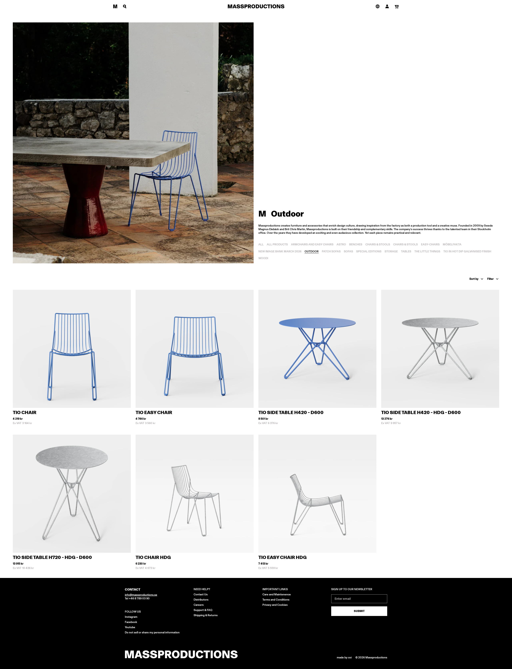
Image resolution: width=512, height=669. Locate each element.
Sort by (473, 279)
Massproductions (376, 657)
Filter (490, 279)
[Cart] (397, 6)
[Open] (115, 6)
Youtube (130, 627)
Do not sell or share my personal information (152, 632)
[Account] (387, 6)
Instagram (131, 617)
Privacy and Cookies (275, 605)
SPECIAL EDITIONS (368, 251)
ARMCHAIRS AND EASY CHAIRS (312, 244)
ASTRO (341, 244)
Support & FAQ (203, 610)
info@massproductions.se (141, 595)
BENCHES (355, 244)
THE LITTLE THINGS (427, 251)
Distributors (201, 599)
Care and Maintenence (276, 594)
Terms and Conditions (275, 599)
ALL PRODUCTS (277, 244)
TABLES (406, 251)
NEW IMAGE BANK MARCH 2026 (279, 251)
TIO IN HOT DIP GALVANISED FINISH (467, 251)
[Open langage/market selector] (377, 6)
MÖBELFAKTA (452, 244)
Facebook (131, 622)
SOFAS (348, 251)
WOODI (263, 258)
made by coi (344, 657)
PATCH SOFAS (331, 251)
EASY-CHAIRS (430, 244)
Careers (199, 605)
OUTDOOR (312, 251)
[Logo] (256, 6)
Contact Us (201, 594)
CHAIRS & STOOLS (377, 244)
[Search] (125, 6)
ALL (261, 244)
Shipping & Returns (206, 615)
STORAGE (391, 251)
